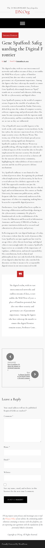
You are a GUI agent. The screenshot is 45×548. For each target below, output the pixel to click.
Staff (5, 61)
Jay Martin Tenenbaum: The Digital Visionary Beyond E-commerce (23, 377)
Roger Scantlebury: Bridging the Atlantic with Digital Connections (14, 367)
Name (7, 447)
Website (7, 472)
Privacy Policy (10, 519)
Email (7, 459)
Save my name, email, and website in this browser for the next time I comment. (20, 489)
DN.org (22, 11)
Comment (8, 416)
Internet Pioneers (10, 35)
